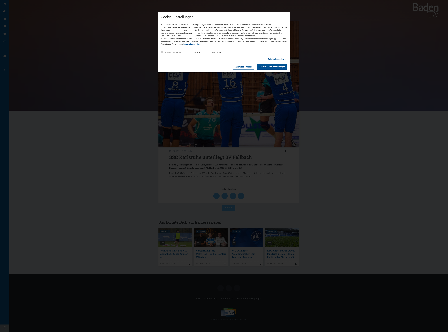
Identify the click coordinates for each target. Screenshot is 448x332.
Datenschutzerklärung (192, 44)
